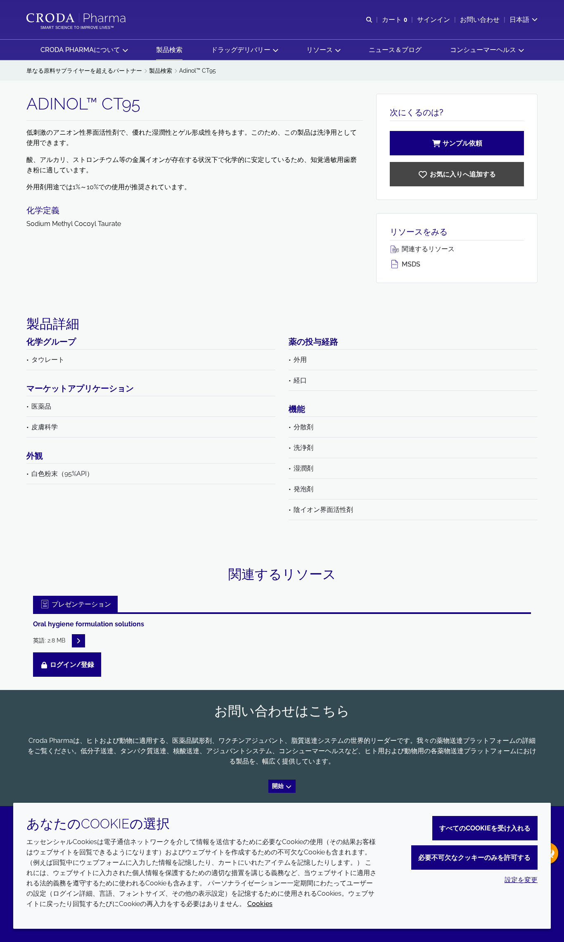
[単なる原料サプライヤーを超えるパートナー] (77, 18)
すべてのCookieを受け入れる (485, 828)
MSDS (410, 264)
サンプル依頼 (462, 143)
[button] (84, 50)
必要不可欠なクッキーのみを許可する (474, 857)
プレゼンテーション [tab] (80, 604)
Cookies (260, 904)
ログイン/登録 (71, 664)
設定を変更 (521, 880)
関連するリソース (427, 249)
